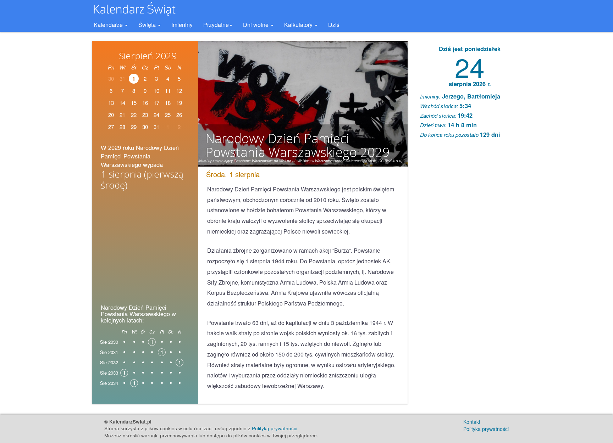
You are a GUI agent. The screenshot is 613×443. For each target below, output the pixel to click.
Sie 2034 (109, 383)
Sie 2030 (109, 341)
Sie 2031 (109, 352)
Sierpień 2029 (148, 55)
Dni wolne (256, 25)
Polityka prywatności (486, 428)
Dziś (333, 25)
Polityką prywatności (274, 428)
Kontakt (471, 421)
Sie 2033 (109, 372)
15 (134, 102)
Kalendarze (109, 25)
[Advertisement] (145, 249)
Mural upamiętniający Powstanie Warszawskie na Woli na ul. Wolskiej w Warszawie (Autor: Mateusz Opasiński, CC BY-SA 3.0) (300, 160)
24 (470, 66)
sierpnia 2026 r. (470, 83)
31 (156, 126)
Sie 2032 (109, 362)
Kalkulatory (299, 25)
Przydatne (216, 25)
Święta (147, 25)
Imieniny (182, 25)
